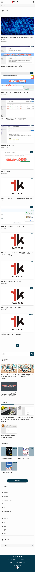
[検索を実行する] (32, 354)
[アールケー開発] (17, 2)
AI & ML (6, 492)
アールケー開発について (14, 560)
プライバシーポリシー (26, 560)
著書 (5, 530)
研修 (5, 526)
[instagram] (15, 557)
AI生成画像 (7, 496)
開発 (5, 533)
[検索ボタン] (33, 2)
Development (7, 511)
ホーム (5, 560)
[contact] (21, 557)
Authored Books (8, 500)
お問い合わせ (18, 562)
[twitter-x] (13, 557)
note (24, 562)
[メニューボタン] (2, 2)
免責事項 (12, 562)
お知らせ (6, 518)
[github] (17, 557)
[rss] (19, 557)
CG (4, 503)
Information (7, 515)
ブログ (5, 522)
